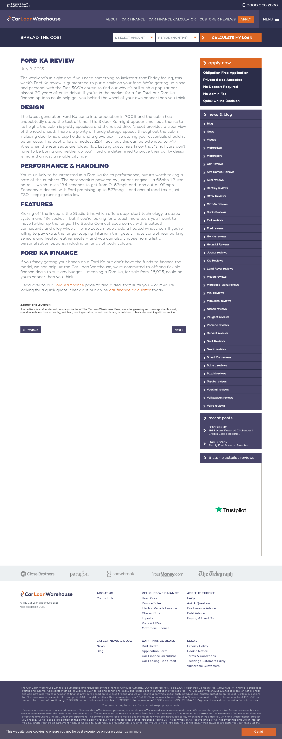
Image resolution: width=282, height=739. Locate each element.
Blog (210, 123)
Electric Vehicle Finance (159, 608)
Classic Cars (151, 613)
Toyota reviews (217, 381)
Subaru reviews (217, 365)
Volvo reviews (216, 405)
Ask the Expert (201, 593)
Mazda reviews (216, 276)
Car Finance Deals (158, 641)
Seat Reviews (216, 341)
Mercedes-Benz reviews (223, 285)
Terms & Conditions (201, 656)
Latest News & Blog (114, 641)
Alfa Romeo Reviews (220, 172)
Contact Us (105, 598)
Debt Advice (196, 613)
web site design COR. (32, 606)
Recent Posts (220, 417)
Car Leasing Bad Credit (159, 661)
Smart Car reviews (219, 357)
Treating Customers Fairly (206, 661)
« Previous (30, 330)
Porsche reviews (218, 325)
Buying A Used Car (201, 618)
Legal (192, 641)
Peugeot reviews (218, 317)
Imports (147, 618)
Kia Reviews (215, 260)
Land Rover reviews (220, 268)
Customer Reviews (218, 19)
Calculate (232, 38)
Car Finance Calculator (172, 19)
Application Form (154, 651)
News (210, 131)
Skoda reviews (216, 349)
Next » (179, 330)
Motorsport (214, 156)
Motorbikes (214, 147)
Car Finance (133, 19)
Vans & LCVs (151, 623)
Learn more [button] (133, 731)
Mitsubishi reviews (219, 301)
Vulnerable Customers (203, 666)
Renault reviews (217, 333)
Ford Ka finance (69, 285)
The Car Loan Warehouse (34, 18)
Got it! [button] (258, 731)
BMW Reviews (216, 196)
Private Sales (151, 603)
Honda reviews (216, 236)
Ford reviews (215, 228)
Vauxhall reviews (218, 389)
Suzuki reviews (216, 373)
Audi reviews (215, 180)
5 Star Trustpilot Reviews (231, 457)
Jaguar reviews (217, 252)
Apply (246, 19)
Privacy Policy (197, 646)
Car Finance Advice (201, 608)
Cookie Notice (197, 651)
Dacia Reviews (216, 212)
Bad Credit (150, 646)
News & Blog (220, 114)
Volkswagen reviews (220, 397)
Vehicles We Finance (160, 593)
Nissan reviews (217, 309)
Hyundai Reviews (218, 244)
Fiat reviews (215, 220)
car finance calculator (130, 290)
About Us (105, 593)
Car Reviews (215, 164)
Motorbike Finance (155, 628)
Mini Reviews (215, 293)
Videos (211, 139)
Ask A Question (198, 603)
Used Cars (149, 598)
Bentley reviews (217, 188)
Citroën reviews (217, 204)
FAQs (191, 598)
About (112, 19)
